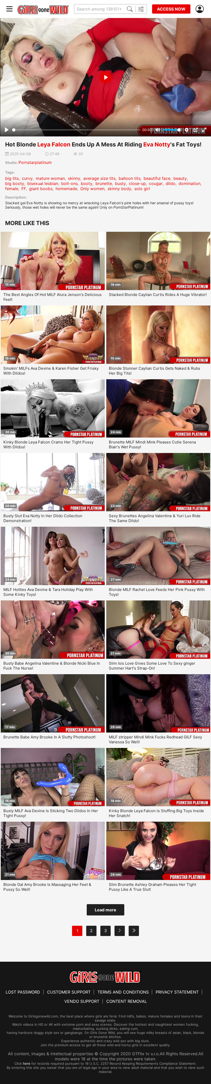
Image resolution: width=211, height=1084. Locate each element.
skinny (74, 178)
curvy (27, 178)
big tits (12, 178)
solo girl (142, 188)
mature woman (50, 178)
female (11, 188)
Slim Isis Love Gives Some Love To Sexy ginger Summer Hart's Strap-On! (152, 666)
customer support (69, 992)
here (26, 1063)
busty (120, 183)
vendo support (81, 1001)
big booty (14, 183)
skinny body (119, 188)
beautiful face (157, 178)
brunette (103, 183)
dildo (170, 183)
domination (189, 183)
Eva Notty (156, 144)
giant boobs (40, 188)
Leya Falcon (54, 144)
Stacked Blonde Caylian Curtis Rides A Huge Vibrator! (158, 294)
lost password (23, 992)
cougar (156, 183)
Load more (105, 909)
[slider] (76, 129)
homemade (66, 188)
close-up (137, 183)
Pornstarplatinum (35, 162)
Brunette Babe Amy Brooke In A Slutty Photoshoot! (49, 737)
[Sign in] (201, 9)
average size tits (99, 178)
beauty (180, 178)
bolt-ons (69, 183)
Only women (92, 188)
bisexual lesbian (42, 183)
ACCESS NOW (171, 9)
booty (86, 183)
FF (23, 188)
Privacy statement (177, 992)
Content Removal (126, 1001)
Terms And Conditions (123, 992)
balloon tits (129, 178)
